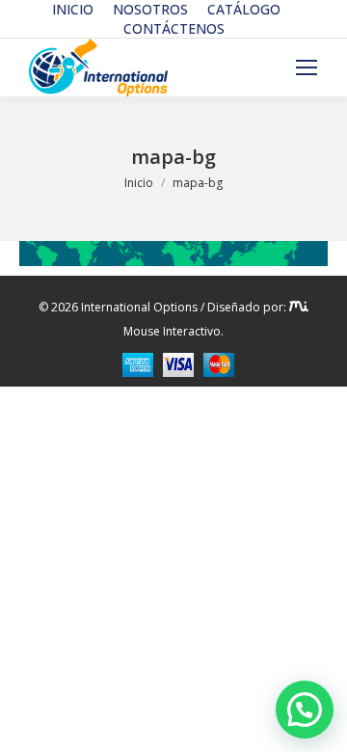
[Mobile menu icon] (306, 67)
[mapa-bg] (173, 253)
